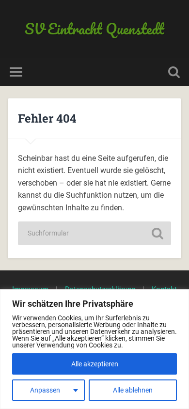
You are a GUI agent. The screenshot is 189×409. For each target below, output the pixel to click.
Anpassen (45, 390)
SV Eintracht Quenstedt (94, 29)
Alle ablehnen (133, 390)
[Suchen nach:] (94, 233)
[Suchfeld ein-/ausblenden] (174, 72)
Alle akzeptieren (94, 364)
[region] (94, 349)
